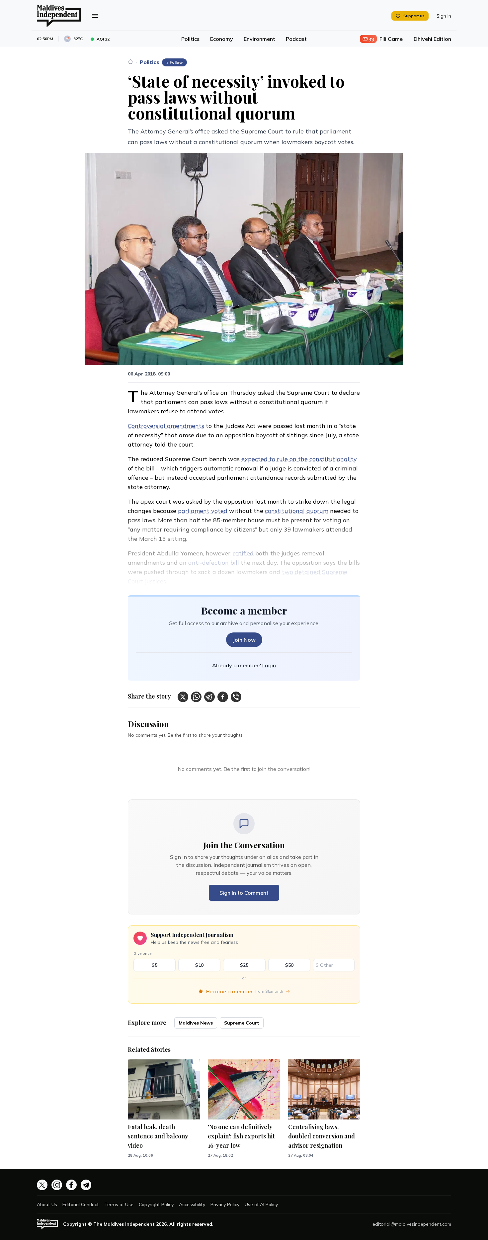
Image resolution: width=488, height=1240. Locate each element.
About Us (47, 1204)
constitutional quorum (296, 511)
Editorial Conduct (80, 1204)
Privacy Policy (224, 1204)
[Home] (130, 61)
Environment (259, 39)
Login (269, 665)
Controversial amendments (166, 426)
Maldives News (196, 1023)
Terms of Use (118, 1204)
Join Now (244, 639)
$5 (154, 965)
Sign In (444, 16)
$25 (244, 965)
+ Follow (174, 62)
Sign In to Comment (244, 892)
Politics (190, 39)
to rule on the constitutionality (313, 459)
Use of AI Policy (261, 1204)
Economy (221, 39)
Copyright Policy (156, 1204)
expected (255, 459)
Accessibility (192, 1204)
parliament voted (202, 511)
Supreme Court (241, 1023)
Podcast (296, 39)
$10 (199, 965)
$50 (289, 965)
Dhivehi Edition (432, 39)
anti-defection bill (213, 562)
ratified (243, 553)
